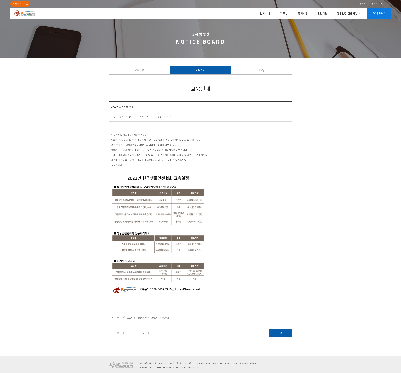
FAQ (261, 70)
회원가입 (373, 4)
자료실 (284, 13)
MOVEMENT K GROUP (189, 367)
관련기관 (322, 13)
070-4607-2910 (203, 363)
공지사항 (303, 13)
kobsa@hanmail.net (153, 160)
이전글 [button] (120, 333)
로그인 (362, 4)
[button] (382, 4)
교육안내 (200, 70)
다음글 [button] (145, 333)
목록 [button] (280, 333)
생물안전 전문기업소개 (350, 13)
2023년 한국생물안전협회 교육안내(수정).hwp (148, 317)
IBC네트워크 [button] (379, 13)
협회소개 (265, 13)
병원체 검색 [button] (18, 3)
